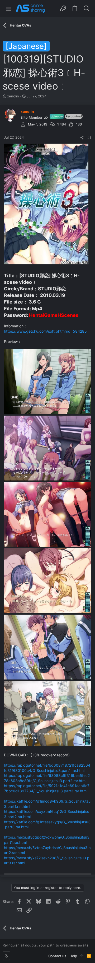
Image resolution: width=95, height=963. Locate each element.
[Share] (82, 137)
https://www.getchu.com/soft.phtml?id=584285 (45, 331)
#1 (89, 137)
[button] (9, 8)
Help (73, 956)
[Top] (82, 956)
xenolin (13, 96)
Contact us (57, 956)
